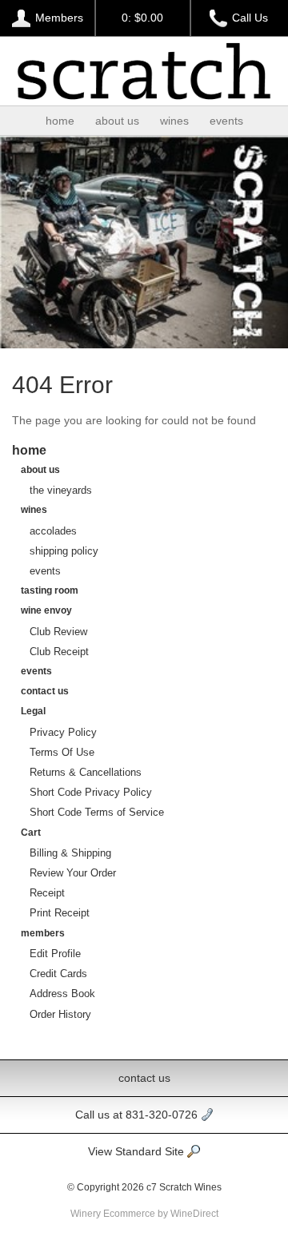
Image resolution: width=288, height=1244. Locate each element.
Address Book (62, 994)
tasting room (49, 590)
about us (117, 120)
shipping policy (64, 551)
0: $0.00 (142, 17)
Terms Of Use (62, 752)
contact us (45, 691)
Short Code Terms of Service (97, 812)
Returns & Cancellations (86, 772)
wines (174, 120)
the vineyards (61, 490)
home (60, 120)
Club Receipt (59, 652)
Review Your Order (73, 873)
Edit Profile (55, 954)
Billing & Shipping (70, 853)
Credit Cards (58, 974)
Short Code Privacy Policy (91, 792)
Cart (31, 832)
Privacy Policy (63, 732)
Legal (33, 711)
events (226, 120)
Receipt (47, 893)
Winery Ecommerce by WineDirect (144, 1213)
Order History (60, 1014)
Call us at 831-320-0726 (138, 1114)
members (43, 933)
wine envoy (46, 610)
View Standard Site (137, 1151)
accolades (53, 531)
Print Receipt (60, 913)
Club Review (58, 632)
